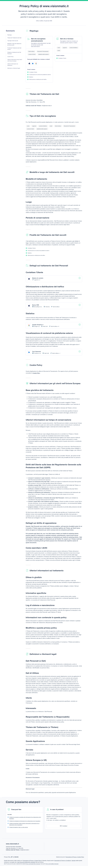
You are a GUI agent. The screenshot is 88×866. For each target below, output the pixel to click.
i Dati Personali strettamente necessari (26, 862)
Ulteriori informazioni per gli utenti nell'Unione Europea (14, 60)
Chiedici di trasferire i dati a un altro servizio (18, 827)
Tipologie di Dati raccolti (12, 40)
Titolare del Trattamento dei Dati (14, 37)
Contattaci (64, 826)
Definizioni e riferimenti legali (13, 68)
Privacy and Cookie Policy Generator (33, 863)
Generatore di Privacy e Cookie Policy (75, 857)
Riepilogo (9, 35)
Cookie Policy (10, 56)
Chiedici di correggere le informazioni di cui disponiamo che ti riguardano (24, 821)
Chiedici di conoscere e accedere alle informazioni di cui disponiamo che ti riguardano (25, 817)
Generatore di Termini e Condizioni (62, 860)
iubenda (73, 860)
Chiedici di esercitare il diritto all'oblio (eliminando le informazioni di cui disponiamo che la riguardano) (24, 824)
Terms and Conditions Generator (52, 863)
